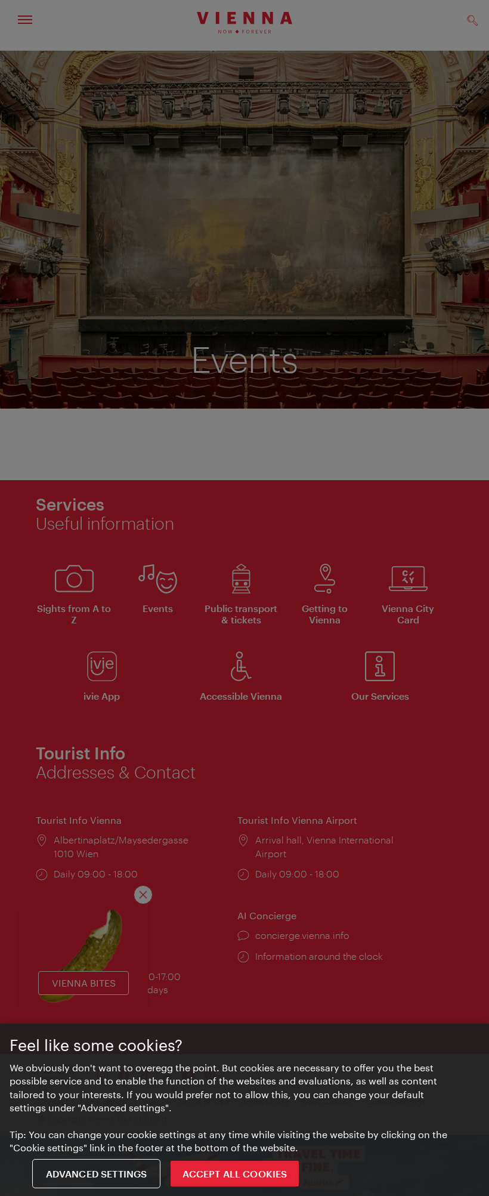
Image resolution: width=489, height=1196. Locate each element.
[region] (244, 1110)
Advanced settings (96, 1173)
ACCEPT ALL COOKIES (234, 1173)
